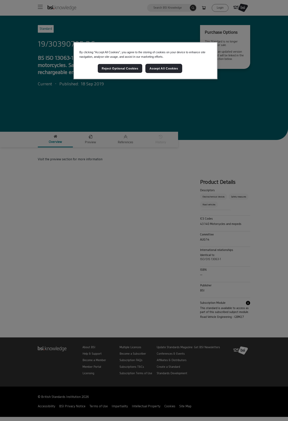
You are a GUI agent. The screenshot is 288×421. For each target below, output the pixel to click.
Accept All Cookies (163, 68)
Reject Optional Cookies (120, 68)
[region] (145, 60)
